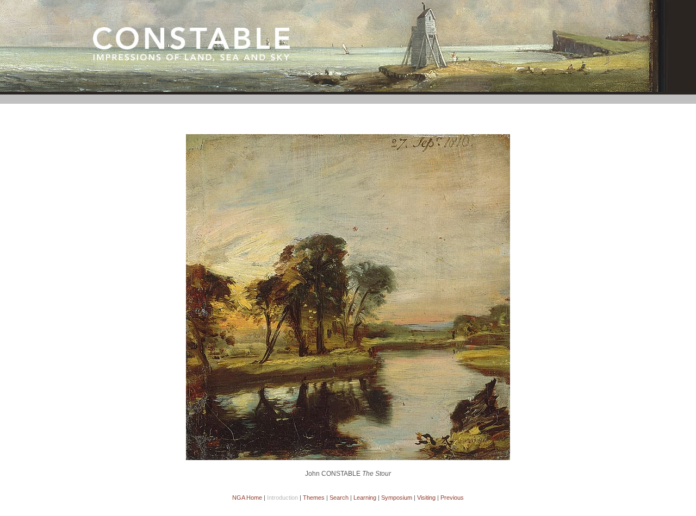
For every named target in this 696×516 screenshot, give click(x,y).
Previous (452, 497)
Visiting (426, 497)
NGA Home (247, 497)
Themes (314, 497)
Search (339, 497)
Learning (364, 497)
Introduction (282, 497)
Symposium (396, 497)
